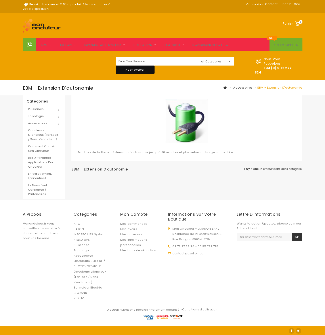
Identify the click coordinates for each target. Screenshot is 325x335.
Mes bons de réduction (138, 250)
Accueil (113, 310)
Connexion (254, 4)
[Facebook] (291, 331)
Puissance (36, 109)
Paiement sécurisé (166, 310)
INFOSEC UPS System (102, 44)
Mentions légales (135, 310)
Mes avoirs (128, 229)
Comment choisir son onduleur (41, 148)
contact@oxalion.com (189, 253)
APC (44, 44)
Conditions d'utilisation (200, 309)
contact (271, 4)
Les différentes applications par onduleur (41, 162)
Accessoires (38, 123)
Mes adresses (131, 234)
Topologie (36, 116)
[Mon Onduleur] (42, 26)
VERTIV (79, 298)
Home (29, 44)
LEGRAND (172, 44)
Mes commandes (133, 224)
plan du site (291, 4)
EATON (66, 44)
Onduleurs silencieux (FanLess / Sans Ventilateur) (43, 134)
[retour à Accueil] (225, 87)
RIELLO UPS (143, 44)
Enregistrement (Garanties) (40, 176)
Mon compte (133, 214)
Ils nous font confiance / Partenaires (37, 189)
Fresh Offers (286, 44)
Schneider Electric (210, 44)
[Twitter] (298, 331)
